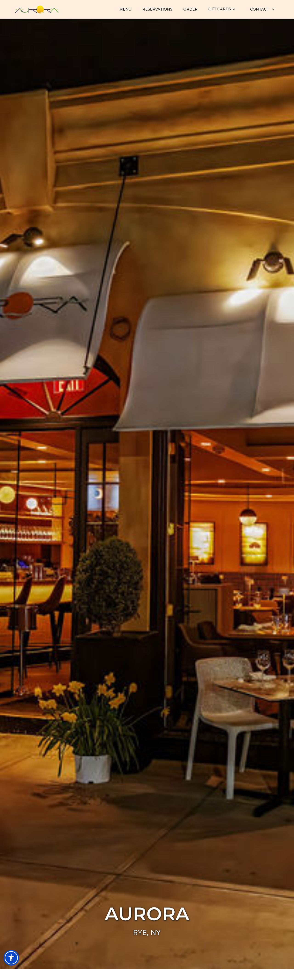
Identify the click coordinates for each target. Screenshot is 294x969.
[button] (221, 9)
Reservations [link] (157, 9)
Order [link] (190, 9)
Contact (259, 9)
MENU (125, 9)
